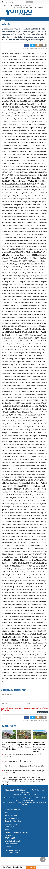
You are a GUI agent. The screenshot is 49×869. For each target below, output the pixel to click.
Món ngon (4, 784)
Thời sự (10, 777)
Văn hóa (25, 777)
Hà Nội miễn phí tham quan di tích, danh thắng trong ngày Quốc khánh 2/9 (24, 772)
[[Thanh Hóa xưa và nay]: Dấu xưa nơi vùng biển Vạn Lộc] (24, 735)
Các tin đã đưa (9, 726)
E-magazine (39, 7)
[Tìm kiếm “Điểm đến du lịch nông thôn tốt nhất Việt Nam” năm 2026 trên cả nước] (40, 735)
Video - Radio (28, 7)
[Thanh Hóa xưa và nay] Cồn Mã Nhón (17, 761)
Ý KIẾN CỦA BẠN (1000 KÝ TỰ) (13, 690)
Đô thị (32, 780)
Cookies (8, 847)
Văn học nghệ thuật (15, 780)
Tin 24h (18, 7)
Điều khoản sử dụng (12, 841)
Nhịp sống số (40, 780)
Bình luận (31, 867)
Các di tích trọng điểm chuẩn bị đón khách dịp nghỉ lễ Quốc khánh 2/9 (24, 755)
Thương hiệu (6, 782)
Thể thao (15, 782)
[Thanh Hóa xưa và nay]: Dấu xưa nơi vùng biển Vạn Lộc (24, 744)
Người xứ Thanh (38, 782)
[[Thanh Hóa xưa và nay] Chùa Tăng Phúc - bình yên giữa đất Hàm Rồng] (9, 735)
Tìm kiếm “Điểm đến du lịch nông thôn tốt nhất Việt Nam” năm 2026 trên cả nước (39, 746)
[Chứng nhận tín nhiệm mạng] (14, 851)
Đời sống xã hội (34, 777)
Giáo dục (26, 780)
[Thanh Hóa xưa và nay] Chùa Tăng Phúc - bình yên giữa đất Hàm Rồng (9, 745)
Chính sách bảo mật (12, 844)
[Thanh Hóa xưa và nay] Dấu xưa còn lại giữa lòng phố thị (24, 766)
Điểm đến (6, 24)
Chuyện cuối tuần (26, 782)
